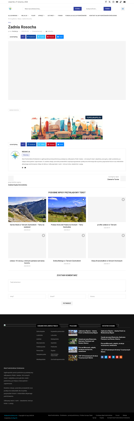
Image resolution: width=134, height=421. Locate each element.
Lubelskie (39, 335)
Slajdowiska (12, 15)
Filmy (33, 15)
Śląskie (53, 350)
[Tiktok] (120, 1)
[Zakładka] (43, 199)
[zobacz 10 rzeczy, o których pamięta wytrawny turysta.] (27, 245)
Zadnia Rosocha (14, 110)
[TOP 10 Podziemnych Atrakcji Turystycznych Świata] (72, 358)
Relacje (24, 15)
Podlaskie (54, 346)
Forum (107, 8)
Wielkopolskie (40, 359)
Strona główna (12, 19)
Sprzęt (40, 15)
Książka (102, 418)
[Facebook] (105, 1)
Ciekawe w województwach (47, 326)
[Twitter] (109, 1)
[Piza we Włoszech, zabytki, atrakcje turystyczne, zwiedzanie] (72, 350)
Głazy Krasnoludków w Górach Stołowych (106, 261)
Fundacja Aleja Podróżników (75, 15)
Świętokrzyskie (41, 354)
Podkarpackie (40, 346)
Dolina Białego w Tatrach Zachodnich (67, 261)
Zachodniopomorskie (58, 359)
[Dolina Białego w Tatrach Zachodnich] (67, 245)
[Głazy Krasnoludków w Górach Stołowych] (107, 245)
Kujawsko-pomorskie (57, 331)
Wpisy (19, 19)
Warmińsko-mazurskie (55, 355)
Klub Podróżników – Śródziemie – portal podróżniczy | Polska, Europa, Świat (70, 415)
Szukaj (77, 8)
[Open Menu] (123, 9)
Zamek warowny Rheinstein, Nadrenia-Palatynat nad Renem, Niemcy (87, 341)
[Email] (124, 1)
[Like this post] (23, 37)
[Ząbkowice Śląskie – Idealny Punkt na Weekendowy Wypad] (72, 333)
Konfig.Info (14, 418)
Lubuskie (54, 335)
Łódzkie (38, 339)
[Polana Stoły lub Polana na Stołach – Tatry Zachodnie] (67, 209)
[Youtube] (117, 1)
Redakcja (15, 31)
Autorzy (51, 15)
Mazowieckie (40, 343)
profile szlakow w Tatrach (106, 225)
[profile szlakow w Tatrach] (107, 209)
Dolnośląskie (40, 331)
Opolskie (54, 343)
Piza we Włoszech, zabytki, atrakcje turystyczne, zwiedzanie (87, 349)
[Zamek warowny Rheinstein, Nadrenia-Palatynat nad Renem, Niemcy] (72, 341)
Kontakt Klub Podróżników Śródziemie (103, 15)
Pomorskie (39, 350)
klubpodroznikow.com (10, 415)
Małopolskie (55, 339)
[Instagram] (113, 1)
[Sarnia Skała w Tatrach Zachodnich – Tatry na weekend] (27, 209)
